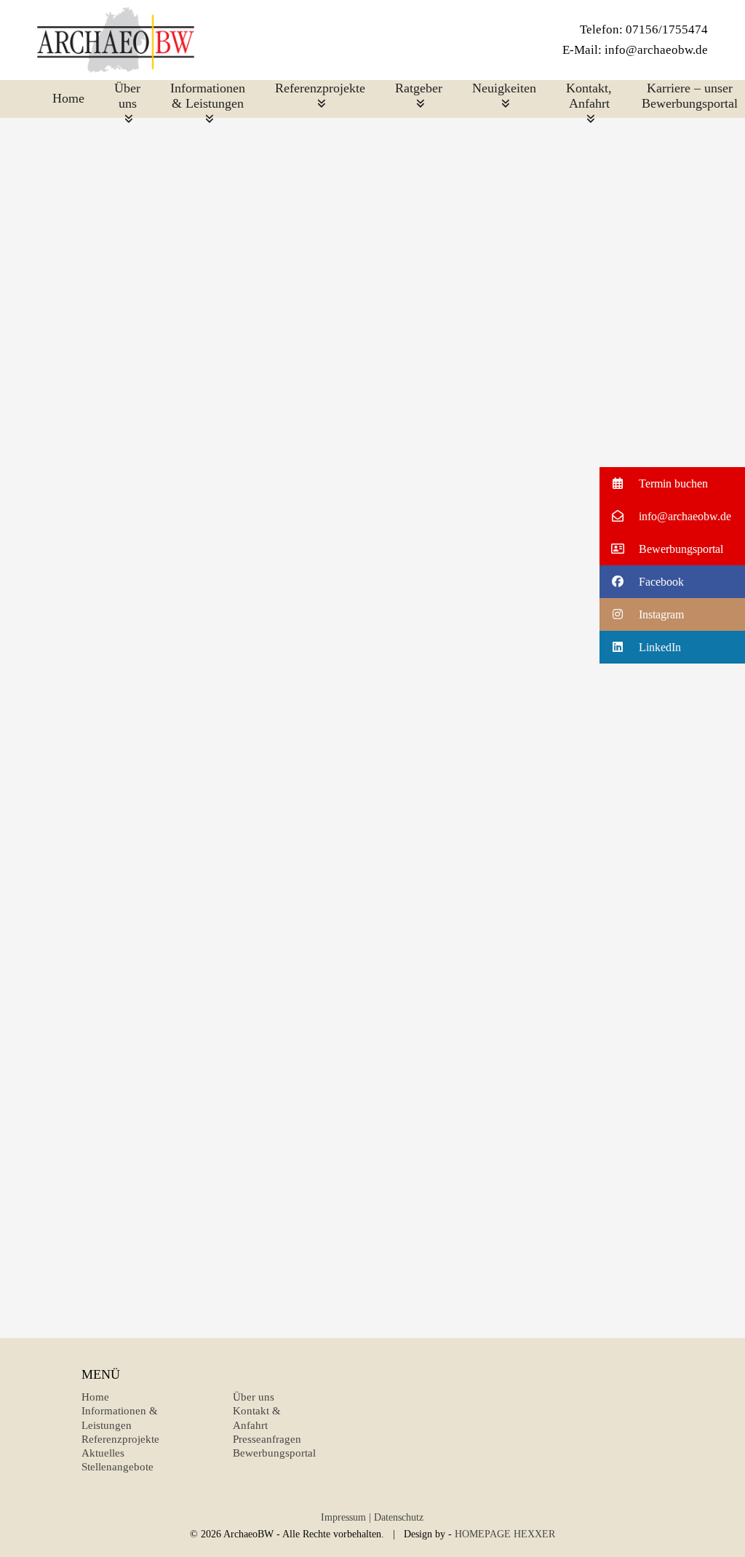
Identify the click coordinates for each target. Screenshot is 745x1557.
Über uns (253, 1397)
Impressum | (346, 1517)
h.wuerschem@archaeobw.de (513, 424)
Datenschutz (398, 1517)
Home (95, 1397)
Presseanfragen (267, 1439)
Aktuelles (102, 1453)
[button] (672, 483)
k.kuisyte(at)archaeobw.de (513, 899)
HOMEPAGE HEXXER (505, 1534)
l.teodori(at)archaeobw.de (513, 1208)
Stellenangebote (117, 1467)
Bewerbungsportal (274, 1453)
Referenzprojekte (120, 1439)
